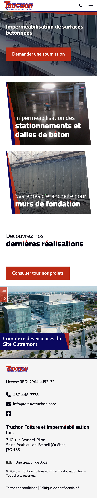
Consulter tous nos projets (38, 273)
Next (4, 298)
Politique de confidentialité (59, 488)
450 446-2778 (26, 394)
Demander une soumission (38, 54)
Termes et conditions (21, 488)
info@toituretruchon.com (34, 403)
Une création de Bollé (31, 462)
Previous (4, 291)
